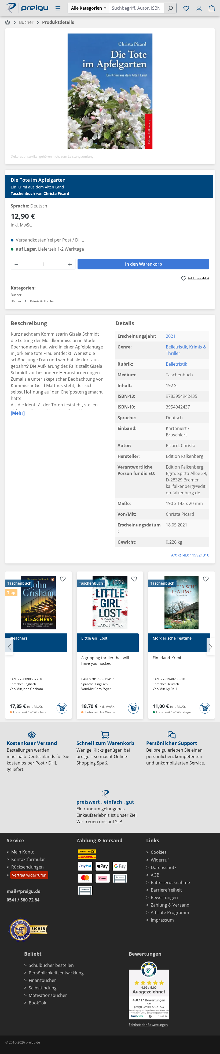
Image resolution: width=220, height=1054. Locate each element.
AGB (155, 875)
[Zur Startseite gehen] (26, 7)
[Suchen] (170, 8)
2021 (170, 336)
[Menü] (58, 8)
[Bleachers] (38, 602)
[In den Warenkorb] (62, 708)
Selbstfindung (43, 988)
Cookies (159, 852)
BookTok (37, 1003)
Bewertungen (164, 897)
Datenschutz (163, 867)
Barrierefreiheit (166, 890)
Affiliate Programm (170, 912)
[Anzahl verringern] (16, 264)
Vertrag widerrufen (29, 875)
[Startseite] (7, 22)
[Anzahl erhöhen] (70, 264)
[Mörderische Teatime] (181, 602)
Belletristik (176, 347)
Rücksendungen (27, 867)
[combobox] (136, 8)
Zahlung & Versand (170, 905)
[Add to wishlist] (62, 580)
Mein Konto (23, 852)
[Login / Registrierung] (199, 8)
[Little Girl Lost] (110, 602)
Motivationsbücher (48, 995)
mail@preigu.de (23, 891)
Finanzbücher (42, 980)
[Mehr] (18, 413)
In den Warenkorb (143, 264)
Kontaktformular (28, 859)
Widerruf (160, 860)
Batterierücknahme (170, 882)
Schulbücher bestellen (51, 965)
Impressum (162, 920)
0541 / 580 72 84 (23, 900)
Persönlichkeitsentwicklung (56, 973)
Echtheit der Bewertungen (148, 1024)
